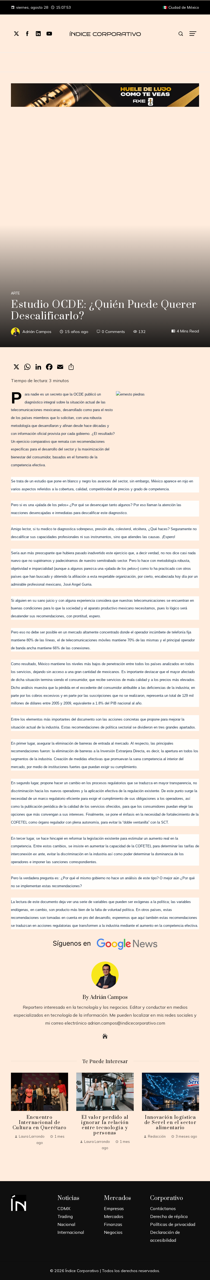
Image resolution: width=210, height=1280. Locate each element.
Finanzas (113, 1224)
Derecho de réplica (169, 1216)
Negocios (113, 1232)
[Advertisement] (105, 148)
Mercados (113, 1216)
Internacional (70, 1232)
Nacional (66, 1224)
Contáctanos (163, 1208)
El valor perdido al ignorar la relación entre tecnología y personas (105, 1125)
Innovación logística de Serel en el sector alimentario (170, 1122)
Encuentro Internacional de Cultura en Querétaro (40, 1122)
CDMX (63, 1208)
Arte (15, 293)
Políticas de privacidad (172, 1224)
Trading (65, 1216)
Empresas (114, 1208)
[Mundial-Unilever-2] (105, 94)
